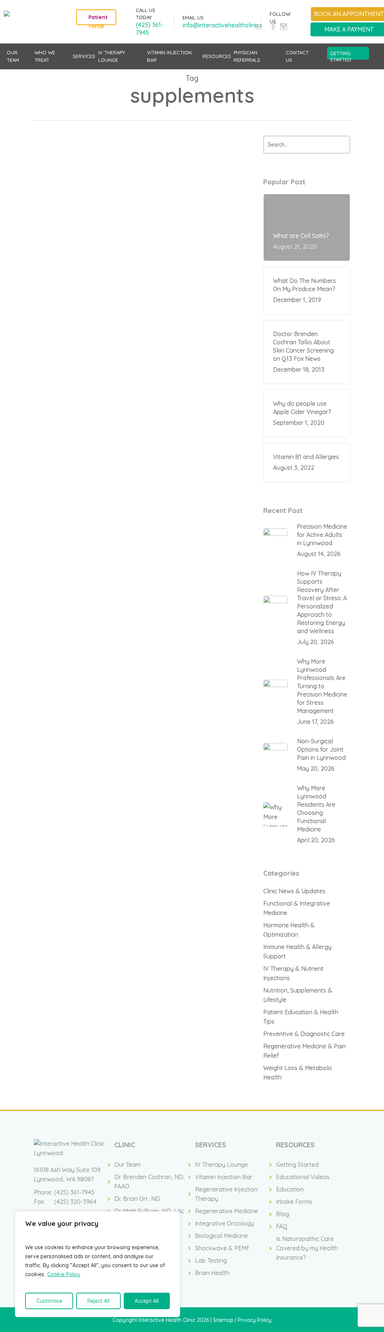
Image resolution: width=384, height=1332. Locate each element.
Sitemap (223, 1320)
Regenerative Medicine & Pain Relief (304, 1050)
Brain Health (212, 1273)
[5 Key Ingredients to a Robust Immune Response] (69, 192)
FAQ (282, 1226)
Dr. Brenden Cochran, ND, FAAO (149, 1181)
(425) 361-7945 (74, 1192)
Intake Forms (294, 1201)
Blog (282, 1214)
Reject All (98, 1301)
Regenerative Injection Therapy (226, 1193)
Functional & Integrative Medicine (296, 908)
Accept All (147, 1301)
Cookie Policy (63, 1274)
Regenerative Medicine (226, 1211)
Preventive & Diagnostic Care (304, 1033)
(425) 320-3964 (75, 1201)
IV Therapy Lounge (221, 1164)
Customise (49, 1301)
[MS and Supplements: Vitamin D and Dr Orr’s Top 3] (69, 369)
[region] (97, 1264)
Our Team (127, 1164)
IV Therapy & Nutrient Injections (293, 973)
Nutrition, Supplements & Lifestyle (160, 241)
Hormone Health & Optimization (289, 929)
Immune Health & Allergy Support (297, 951)
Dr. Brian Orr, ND (137, 1198)
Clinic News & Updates (294, 891)
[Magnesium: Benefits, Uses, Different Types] (69, 309)
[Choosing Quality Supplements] (69, 253)
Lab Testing (211, 1260)
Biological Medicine (221, 1235)
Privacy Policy (255, 1320)
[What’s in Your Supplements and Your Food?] (69, 429)
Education (290, 1189)
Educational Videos (303, 1177)
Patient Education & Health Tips (158, 176)
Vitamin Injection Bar (223, 1177)
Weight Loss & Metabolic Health (297, 1072)
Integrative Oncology (224, 1223)
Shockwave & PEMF (222, 1248)
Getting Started (297, 1164)
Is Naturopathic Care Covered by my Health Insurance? (307, 1248)
